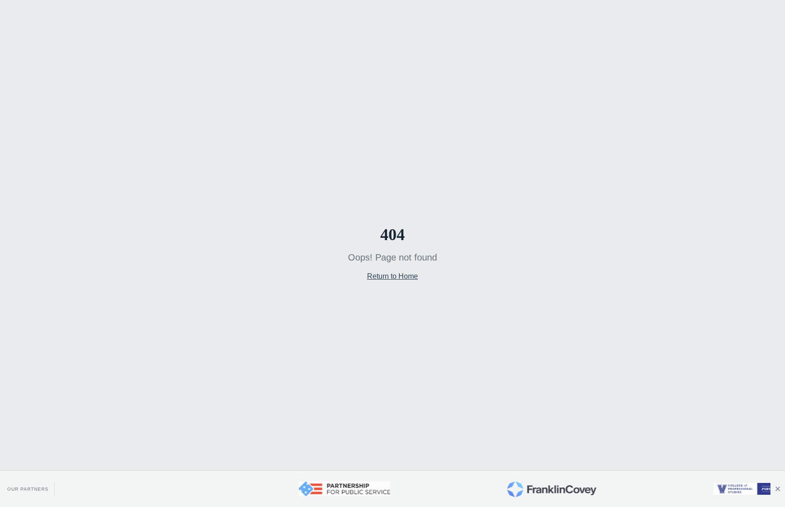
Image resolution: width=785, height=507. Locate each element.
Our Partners (28, 489)
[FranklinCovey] (541, 489)
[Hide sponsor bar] (777, 489)
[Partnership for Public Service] (333, 489)
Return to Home (392, 276)
